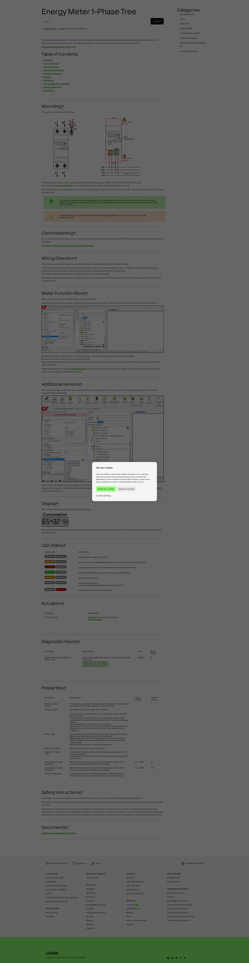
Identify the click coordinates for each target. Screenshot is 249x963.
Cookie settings (103, 496)
